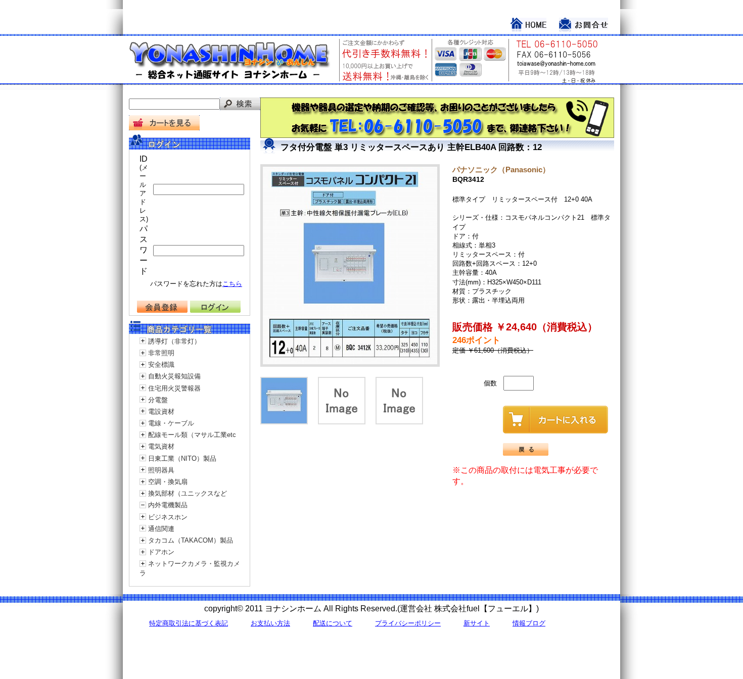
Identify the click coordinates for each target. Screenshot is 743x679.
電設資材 (161, 411)
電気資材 (161, 446)
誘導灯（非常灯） (174, 341)
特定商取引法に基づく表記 (188, 623)
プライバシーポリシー (408, 623)
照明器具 (161, 470)
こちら (232, 283)
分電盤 (158, 400)
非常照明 (161, 353)
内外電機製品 (168, 505)
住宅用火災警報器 (174, 388)
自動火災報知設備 (174, 376)
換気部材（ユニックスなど (187, 493)
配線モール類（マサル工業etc (192, 435)
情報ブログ (529, 623)
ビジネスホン (168, 517)
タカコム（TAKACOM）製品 (190, 540)
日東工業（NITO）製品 (182, 458)
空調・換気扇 (168, 482)
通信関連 (161, 528)
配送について (332, 623)
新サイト (476, 623)
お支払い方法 (270, 623)
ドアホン (161, 552)
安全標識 (161, 364)
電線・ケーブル (171, 423)
